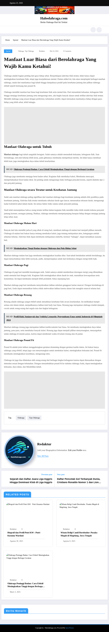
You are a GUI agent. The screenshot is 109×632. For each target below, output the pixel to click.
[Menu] (9, 30)
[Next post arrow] (104, 479)
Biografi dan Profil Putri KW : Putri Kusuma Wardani (23, 534)
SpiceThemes (70, 628)
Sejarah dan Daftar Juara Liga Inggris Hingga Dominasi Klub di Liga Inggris (31, 481)
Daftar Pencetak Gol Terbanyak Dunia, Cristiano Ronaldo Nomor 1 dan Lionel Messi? (79, 481)
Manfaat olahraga (11, 154)
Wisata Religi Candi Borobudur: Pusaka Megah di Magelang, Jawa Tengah (79, 534)
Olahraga (21, 51)
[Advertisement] (54, 125)
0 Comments (67, 51)
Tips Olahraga (29, 51)
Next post (61, 475)
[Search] (93, 30)
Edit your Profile (75, 450)
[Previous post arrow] (5, 479)
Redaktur (42, 51)
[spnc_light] (99, 29)
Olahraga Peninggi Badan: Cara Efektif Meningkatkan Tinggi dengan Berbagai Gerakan (25, 585)
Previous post (46, 475)
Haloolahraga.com (54, 18)
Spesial (8, 51)
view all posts (43, 456)
